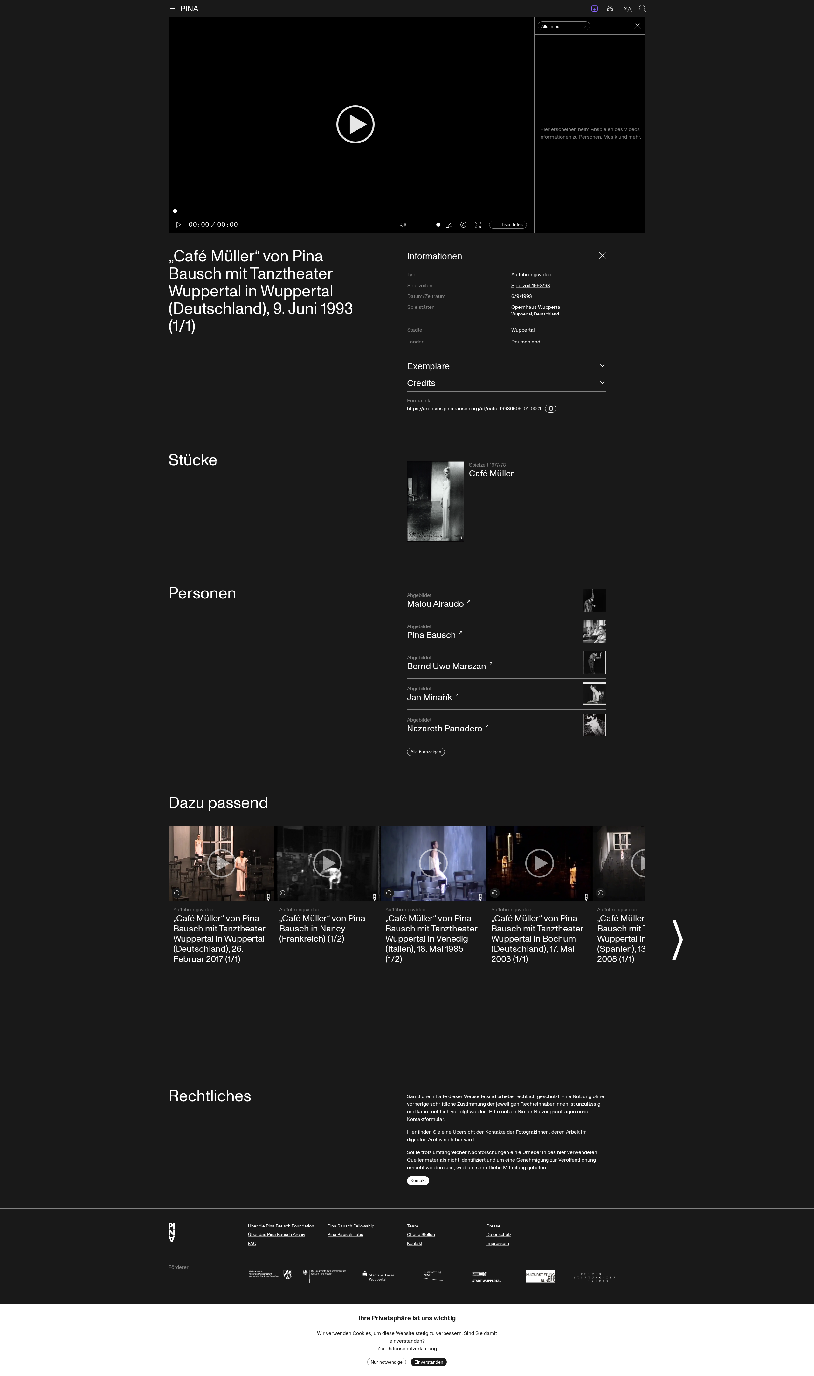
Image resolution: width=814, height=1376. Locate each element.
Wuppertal (523, 330)
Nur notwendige (387, 1362)
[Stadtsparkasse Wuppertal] (378, 1275)
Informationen (434, 256)
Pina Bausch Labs (345, 1235)
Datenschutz (498, 1235)
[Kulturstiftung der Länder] (594, 1275)
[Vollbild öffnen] (478, 225)
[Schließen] (602, 256)
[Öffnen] (602, 366)
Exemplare (428, 366)
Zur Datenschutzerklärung (407, 1348)
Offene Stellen (421, 1235)
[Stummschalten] (403, 225)
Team (412, 1226)
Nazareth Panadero (444, 725)
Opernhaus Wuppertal (536, 310)
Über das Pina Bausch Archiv (276, 1235)
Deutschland (525, 341)
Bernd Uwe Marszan (446, 663)
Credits (421, 383)
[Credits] (463, 225)
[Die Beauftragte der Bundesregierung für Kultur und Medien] (324, 1275)
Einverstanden (428, 1362)
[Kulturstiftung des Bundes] (540, 1275)
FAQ (252, 1244)
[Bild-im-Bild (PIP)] (449, 225)
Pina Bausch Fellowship (351, 1226)
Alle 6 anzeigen (425, 751)
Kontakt (418, 1181)
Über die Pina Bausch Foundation (281, 1226)
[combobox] (541, 27)
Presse (493, 1226)
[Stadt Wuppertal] (486, 1275)
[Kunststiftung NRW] (432, 1275)
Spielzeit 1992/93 (530, 285)
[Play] (355, 125)
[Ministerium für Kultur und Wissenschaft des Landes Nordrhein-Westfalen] (270, 1275)
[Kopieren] (550, 409)
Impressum (497, 1244)
